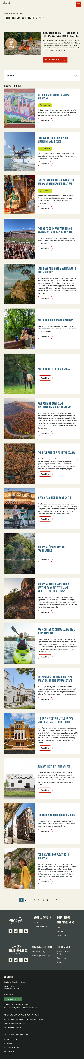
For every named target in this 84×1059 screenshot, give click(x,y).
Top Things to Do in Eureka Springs (57, 815)
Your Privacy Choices (13, 999)
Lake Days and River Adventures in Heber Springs (57, 270)
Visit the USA (9, 1051)
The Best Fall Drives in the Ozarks (56, 452)
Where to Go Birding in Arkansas (56, 320)
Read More (46, 121)
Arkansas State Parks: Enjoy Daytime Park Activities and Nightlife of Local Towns (53, 587)
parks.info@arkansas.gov (41, 956)
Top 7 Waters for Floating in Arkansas (53, 856)
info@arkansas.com (41, 926)
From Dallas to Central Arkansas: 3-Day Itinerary (56, 631)
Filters (12, 76)
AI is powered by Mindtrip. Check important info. (21, 1008)
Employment (61, 958)
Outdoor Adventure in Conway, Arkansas (54, 96)
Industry (60, 931)
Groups (59, 962)
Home (6, 13)
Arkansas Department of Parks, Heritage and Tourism (23, 1019)
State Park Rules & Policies (63, 952)
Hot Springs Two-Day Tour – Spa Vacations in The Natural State (55, 678)
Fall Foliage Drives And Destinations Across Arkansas (54, 405)
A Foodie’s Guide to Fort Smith (54, 497)
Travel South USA (10, 1039)
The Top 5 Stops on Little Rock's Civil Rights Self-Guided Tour (55, 720)
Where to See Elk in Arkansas (54, 369)
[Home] (7, 4)
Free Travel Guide (65, 922)
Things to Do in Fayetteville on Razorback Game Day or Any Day (55, 230)
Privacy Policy (9, 994)
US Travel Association (12, 1047)
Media (59, 927)
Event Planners (62, 935)
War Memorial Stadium (12, 1028)
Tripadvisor (8, 1043)
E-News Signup (63, 917)
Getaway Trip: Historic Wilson (54, 766)
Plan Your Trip (17, 13)
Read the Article (53, 59)
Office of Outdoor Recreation (14, 1023)
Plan (28, 13)
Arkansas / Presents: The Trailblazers (52, 548)
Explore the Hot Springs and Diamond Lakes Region (53, 139)
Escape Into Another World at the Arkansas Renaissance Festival (56, 181)
